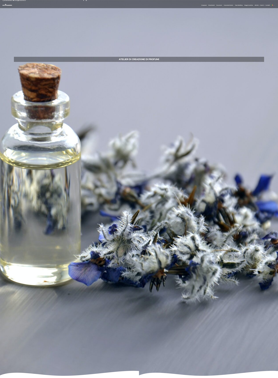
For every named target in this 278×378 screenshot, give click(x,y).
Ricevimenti (211, 5)
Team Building (239, 5)
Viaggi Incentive (248, 5)
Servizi (262, 5)
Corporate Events (228, 5)
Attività (257, 5)
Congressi (204, 5)
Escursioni (219, 5)
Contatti (267, 5)
